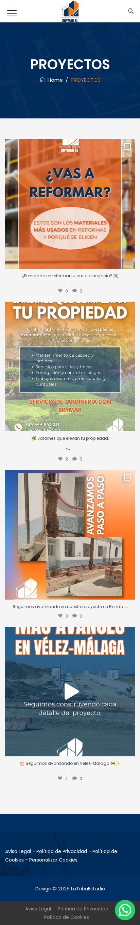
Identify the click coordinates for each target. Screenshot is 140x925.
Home (54, 79)
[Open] (70, 204)
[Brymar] (70, 11)
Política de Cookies (66, 917)
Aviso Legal (18, 851)
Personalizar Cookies (53, 859)
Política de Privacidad (61, 851)
